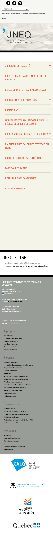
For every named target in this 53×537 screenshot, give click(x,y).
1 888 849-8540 (21, 299)
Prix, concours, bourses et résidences (26, 134)
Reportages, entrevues (11, 441)
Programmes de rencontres (21, 100)
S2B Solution (13, 323)
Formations (11, 110)
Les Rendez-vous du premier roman (16, 379)
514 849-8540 (10, 299)
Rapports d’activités (11, 347)
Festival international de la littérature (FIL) (18, 420)
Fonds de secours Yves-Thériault (24, 158)
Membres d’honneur (11, 344)
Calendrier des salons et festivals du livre (27, 146)
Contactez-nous (16, 14)
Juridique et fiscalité (17, 65)
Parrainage (7, 373)
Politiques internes (10, 350)
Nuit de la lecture (9, 409)
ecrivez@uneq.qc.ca (15, 301)
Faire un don (6, 14)
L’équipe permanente (11, 341)
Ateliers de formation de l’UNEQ (15, 411)
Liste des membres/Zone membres (34, 14)
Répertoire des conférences (21, 178)
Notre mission (8, 335)
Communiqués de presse (12, 438)
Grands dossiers (9, 444)
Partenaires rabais (16, 168)
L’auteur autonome (10, 371)
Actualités (7, 435)
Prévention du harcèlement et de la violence (25, 77)
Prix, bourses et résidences (13, 382)
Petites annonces (15, 188)
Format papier (9, 449)
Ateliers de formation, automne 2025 (16, 376)
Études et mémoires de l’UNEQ (14, 447)
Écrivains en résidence (11, 417)
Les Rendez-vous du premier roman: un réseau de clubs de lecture (26, 122)
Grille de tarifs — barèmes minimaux (25, 89)
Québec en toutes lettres (12, 423)
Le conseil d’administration (13, 338)
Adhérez (4, 18)
